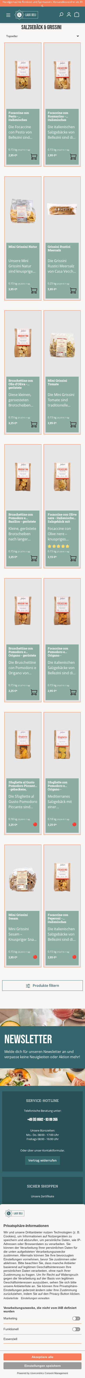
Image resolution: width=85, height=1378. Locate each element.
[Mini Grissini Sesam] (22, 877)
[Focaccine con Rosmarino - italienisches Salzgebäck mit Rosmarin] (62, 75)
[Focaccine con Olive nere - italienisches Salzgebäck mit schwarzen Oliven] (62, 476)
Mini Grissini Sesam (18, 916)
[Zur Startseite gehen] (34, 15)
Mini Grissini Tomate (57, 382)
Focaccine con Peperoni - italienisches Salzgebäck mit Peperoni (59, 918)
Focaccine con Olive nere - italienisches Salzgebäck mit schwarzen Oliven (62, 518)
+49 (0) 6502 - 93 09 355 (42, 1119)
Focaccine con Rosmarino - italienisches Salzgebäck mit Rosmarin (59, 116)
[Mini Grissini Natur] (22, 208)
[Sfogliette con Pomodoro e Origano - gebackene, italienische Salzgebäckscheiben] (62, 744)
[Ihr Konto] (69, 14)
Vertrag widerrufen (42, 1160)
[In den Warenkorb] (34, 156)
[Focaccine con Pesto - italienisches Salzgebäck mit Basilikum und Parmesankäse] (22, 75)
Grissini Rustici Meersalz (59, 248)
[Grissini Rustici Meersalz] (62, 208)
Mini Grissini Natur (22, 247)
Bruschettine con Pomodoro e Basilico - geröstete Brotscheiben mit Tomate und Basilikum (22, 518)
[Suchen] (61, 14)
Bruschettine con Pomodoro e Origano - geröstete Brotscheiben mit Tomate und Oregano (22, 652)
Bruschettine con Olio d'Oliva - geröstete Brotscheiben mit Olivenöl (20, 384)
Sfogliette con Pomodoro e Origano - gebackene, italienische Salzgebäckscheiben (61, 786)
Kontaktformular (53, 1150)
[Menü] (8, 15)
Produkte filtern (45, 985)
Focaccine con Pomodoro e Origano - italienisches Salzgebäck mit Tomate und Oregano (59, 652)
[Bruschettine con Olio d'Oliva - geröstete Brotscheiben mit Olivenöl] (22, 342)
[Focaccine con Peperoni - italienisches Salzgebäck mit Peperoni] (62, 877)
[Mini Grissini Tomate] (62, 342)
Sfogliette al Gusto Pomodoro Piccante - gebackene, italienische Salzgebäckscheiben (22, 786)
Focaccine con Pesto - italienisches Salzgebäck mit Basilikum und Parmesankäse (19, 116)
